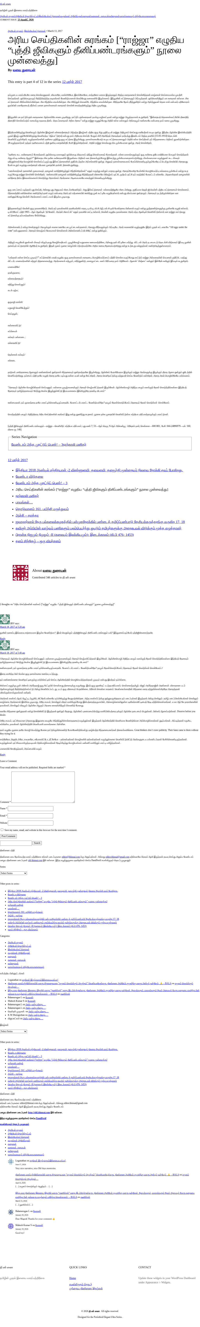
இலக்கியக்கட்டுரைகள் (49, 16)
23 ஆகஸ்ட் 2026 (26, 19)
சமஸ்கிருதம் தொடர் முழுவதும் (14, 1124)
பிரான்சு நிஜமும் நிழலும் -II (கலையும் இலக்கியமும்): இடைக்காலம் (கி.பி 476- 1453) (75, 535)
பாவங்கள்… (24, 502)
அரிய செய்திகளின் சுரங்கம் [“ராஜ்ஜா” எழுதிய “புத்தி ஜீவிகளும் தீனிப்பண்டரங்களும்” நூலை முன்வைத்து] (57, 901)
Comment (5, 802)
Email (3, 815)
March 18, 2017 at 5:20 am (12, 627)
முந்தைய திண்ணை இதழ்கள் (86, 1288)
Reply (2, 638)
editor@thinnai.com (71, 856)
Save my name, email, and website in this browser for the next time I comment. (40, 830)
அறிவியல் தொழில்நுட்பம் (27, 16)
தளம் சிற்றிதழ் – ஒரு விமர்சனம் (38, 541)
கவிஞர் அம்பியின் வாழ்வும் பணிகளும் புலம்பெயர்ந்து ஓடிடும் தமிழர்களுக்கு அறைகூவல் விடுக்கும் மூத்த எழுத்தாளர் (98, 528)
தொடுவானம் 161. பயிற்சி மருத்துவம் (42, 509)
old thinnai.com (35, 860)
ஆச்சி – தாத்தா (27, 515)
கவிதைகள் (114, 16)
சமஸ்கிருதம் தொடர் (80, 1284)
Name (3, 808)
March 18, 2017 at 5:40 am (12, 653)
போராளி (29, 997)
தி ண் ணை (5, 4)
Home (72, 1278)
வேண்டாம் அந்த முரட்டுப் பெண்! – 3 (37, 445)
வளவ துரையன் (24, 70)
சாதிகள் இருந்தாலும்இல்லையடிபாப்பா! (40, 980)
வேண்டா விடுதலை (29, 477)
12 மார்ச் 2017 (72, 82)
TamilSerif (41, 1118)
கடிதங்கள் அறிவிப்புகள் (71, 16)
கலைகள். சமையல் (100, 16)
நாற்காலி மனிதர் (74, 445)
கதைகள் (86, 16)
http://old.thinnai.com (39, 1112)
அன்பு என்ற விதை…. (36, 1004)
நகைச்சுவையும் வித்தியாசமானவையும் (138, 16)
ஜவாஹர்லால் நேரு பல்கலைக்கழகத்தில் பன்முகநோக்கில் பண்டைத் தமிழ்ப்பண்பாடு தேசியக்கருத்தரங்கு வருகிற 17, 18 (100, 522)
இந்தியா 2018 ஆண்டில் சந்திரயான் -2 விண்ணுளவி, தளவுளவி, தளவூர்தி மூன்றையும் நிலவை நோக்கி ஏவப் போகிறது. (99, 470)
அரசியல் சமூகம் (7, 16)
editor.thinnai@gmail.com (117, 856)
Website (3, 823)
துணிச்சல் (65, 994)
